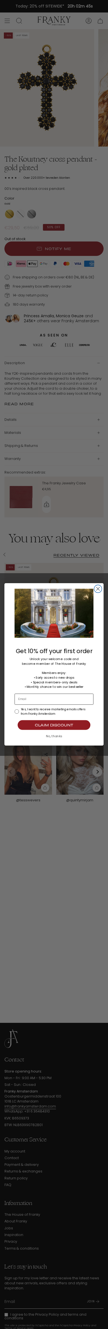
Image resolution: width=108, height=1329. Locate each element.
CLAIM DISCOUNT (54, 725)
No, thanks (54, 736)
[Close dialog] (98, 589)
